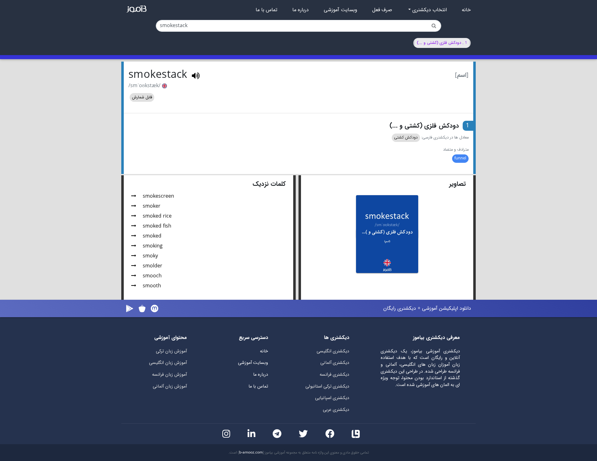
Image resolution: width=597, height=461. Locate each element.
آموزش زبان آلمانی (170, 386)
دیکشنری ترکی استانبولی (327, 386)
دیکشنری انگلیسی (333, 351)
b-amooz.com (251, 452)
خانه (466, 10)
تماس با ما (266, 10)
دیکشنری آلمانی (334, 362)
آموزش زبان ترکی (171, 351)
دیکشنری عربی (336, 409)
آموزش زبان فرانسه (169, 374)
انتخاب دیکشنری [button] (429, 10)
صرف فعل (382, 10)
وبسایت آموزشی (340, 10)
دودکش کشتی (406, 137)
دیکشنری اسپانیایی (332, 398)
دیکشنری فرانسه (334, 374)
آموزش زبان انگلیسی (168, 362)
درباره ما (300, 10)
